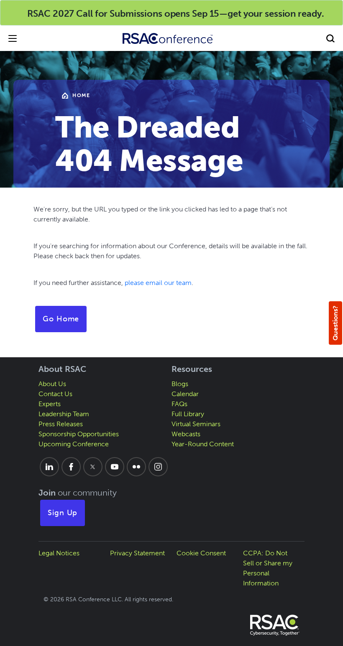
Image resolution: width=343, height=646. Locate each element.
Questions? (335, 323)
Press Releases (60, 424)
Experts (49, 404)
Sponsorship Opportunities (78, 434)
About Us (52, 384)
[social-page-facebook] (71, 466)
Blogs (180, 384)
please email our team (158, 283)
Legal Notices (58, 553)
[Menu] (12, 38)
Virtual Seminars (196, 424)
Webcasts (186, 434)
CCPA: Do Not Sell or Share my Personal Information (267, 568)
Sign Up (63, 512)
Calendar (185, 394)
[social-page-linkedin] (49, 466)
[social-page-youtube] (114, 466)
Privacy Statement (137, 553)
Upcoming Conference (73, 444)
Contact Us (55, 394)
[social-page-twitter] (92, 466)
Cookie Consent (201, 553)
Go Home (61, 318)
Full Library (188, 414)
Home (81, 95)
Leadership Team (63, 414)
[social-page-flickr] (136, 466)
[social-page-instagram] (158, 466)
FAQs (179, 404)
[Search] (330, 38)
